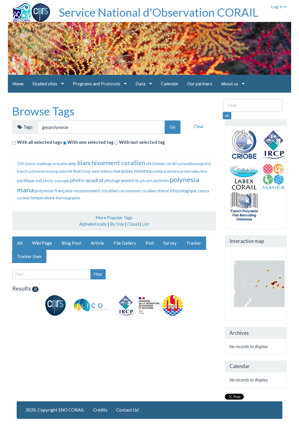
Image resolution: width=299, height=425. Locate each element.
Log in (277, 6)
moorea (143, 170)
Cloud (133, 224)
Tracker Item (29, 256)
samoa (203, 191)
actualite (60, 163)
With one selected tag (90, 142)
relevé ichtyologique (177, 190)
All (19, 243)
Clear (199, 126)
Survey (170, 243)
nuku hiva (199, 171)
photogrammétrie (122, 180)
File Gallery (125, 243)
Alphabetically (93, 224)
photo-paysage (56, 180)
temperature (42, 197)
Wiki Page (42, 243)
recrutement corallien (137, 191)
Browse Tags (43, 111)
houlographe (56, 171)
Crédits (100, 409)
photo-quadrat (87, 180)
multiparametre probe (171, 171)
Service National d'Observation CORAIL (158, 12)
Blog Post (71, 243)
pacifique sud (29, 180)
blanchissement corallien (111, 162)
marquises (123, 171)
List (145, 224)
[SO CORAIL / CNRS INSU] (29, 10)
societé (23, 198)
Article (97, 243)
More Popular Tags (114, 217)
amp (72, 163)
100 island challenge (34, 163)
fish (208, 163)
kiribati (75, 171)
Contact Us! (127, 409)
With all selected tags (39, 142)
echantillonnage (191, 163)
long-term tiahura (98, 171)
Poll (150, 243)
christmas (155, 163)
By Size (117, 224)
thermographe (67, 198)
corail (171, 163)
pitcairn (146, 180)
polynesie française (53, 190)
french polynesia (31, 171)
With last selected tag (142, 142)
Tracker (193, 243)
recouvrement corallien (95, 190)
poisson (161, 180)
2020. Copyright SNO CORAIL (54, 409)
